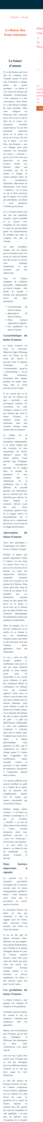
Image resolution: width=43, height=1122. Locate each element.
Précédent (14, 17)
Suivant (25, 17)
